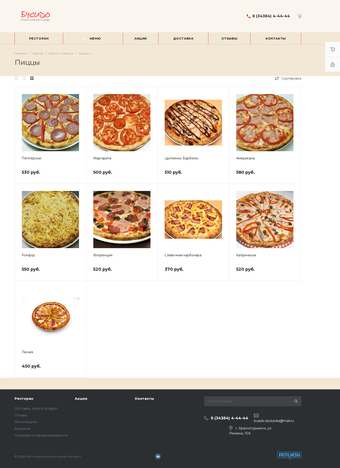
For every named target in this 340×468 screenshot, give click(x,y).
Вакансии (23, 429)
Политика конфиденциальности (41, 435)
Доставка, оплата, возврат (36, 408)
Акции (81, 398)
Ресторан (24, 398)
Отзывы (21, 415)
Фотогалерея (26, 422)
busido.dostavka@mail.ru (274, 421)
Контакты (144, 398)
